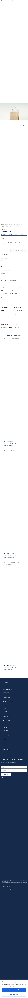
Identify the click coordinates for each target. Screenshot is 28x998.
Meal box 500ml (8, 441)
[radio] (6, 239)
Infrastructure (5, 730)
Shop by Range (6, 686)
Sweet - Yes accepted (14, 989)
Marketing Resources (7, 716)
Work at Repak (5, 733)
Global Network (6, 735)
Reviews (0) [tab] (4, 273)
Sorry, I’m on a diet (14, 994)
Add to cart (20, 250)
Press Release (5, 711)
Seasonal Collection (6, 697)
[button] (23, 125)
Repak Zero (5, 694)
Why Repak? (5, 725)
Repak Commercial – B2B (8, 689)
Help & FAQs (5, 744)
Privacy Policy (5, 746)
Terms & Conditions (6, 749)
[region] (14, 989)
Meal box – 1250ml (9, 553)
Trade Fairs (5, 705)
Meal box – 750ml (9, 665)
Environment (5, 708)
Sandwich (8, 260)
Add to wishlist (5, 254)
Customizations (6, 692)
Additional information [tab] (7, 270)
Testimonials (5, 727)
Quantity (3, 243)
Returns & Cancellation (7, 752)
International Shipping (7, 754)
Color (2, 238)
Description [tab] (4, 267)
